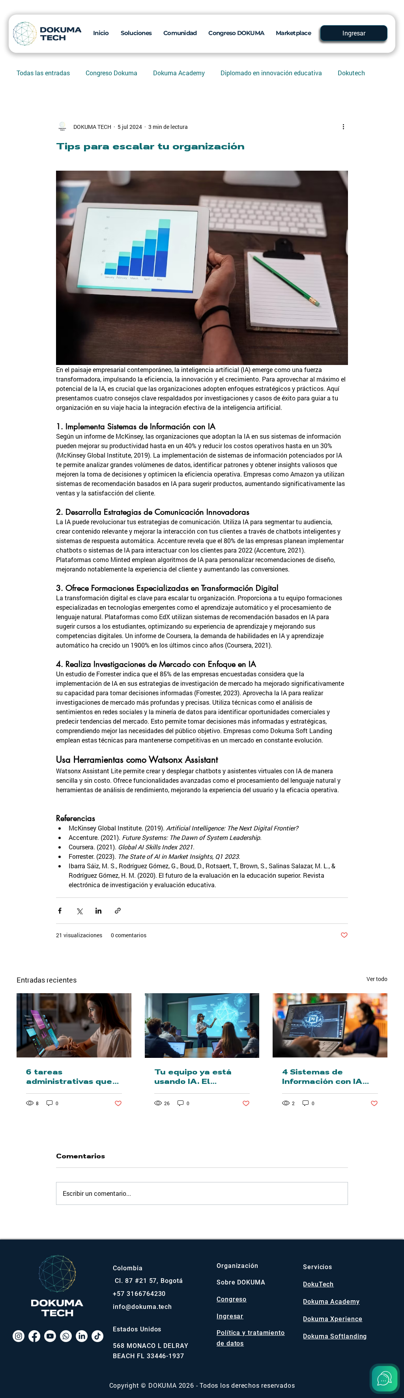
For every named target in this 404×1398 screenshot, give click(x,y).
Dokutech (351, 73)
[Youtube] (50, 1336)
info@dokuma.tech (142, 1307)
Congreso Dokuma (111, 73)
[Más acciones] (343, 126)
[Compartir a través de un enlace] (118, 910)
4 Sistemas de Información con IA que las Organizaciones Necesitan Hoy (322, 1076)
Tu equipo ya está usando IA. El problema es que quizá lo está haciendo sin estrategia (193, 1076)
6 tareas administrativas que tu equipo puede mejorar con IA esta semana (69, 1076)
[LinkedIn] (82, 1336)
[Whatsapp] (66, 1336)
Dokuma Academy (179, 73)
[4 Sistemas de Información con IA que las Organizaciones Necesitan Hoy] (330, 1025)
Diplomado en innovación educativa (271, 73)
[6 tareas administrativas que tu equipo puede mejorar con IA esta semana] (74, 1025)
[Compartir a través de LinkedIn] (98, 910)
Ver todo (377, 979)
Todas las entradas (43, 73)
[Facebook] (34, 1336)
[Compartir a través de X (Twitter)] (79, 910)
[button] (136, 32)
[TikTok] (97, 1336)
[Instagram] (18, 1336)
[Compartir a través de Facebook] (60, 910)
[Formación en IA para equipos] (202, 1025)
